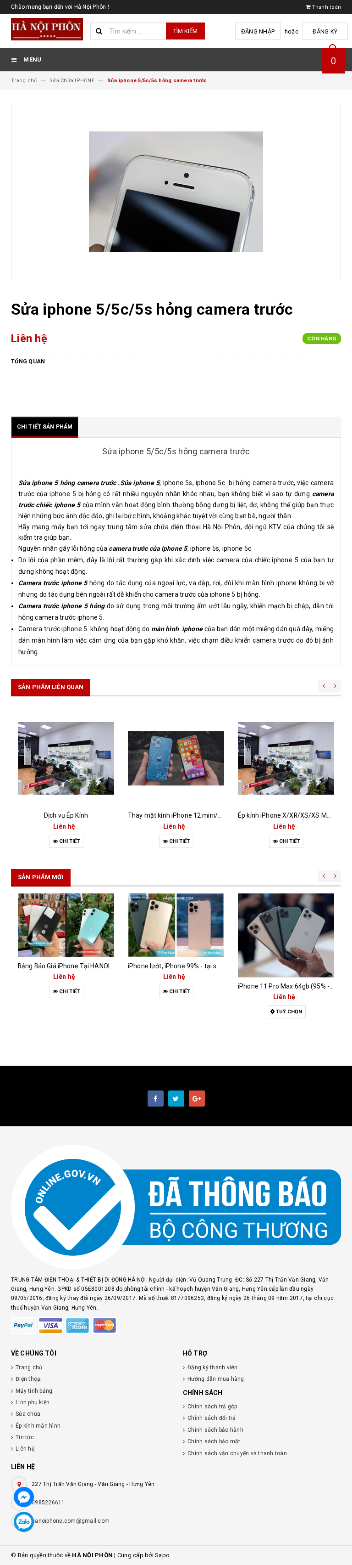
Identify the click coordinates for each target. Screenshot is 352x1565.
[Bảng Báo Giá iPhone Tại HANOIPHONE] (66, 925)
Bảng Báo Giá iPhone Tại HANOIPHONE (74, 966)
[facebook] (156, 1098)
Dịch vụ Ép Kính (66, 815)
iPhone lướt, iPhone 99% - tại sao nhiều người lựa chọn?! (209, 966)
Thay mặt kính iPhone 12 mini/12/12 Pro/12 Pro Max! (206, 815)
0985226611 (48, 1502)
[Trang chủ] (47, 29)
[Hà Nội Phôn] (176, 1207)
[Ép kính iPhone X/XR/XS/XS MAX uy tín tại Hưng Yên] (286, 758)
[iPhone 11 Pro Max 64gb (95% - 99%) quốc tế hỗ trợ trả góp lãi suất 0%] (286, 935)
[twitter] (176, 1098)
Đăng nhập (258, 31)
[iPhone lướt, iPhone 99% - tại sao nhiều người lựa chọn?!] (176, 925)
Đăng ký (325, 31)
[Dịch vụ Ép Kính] (66, 758)
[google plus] (197, 1098)
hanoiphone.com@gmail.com (71, 1521)
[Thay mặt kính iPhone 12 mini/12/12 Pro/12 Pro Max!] (176, 758)
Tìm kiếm (185, 31)
